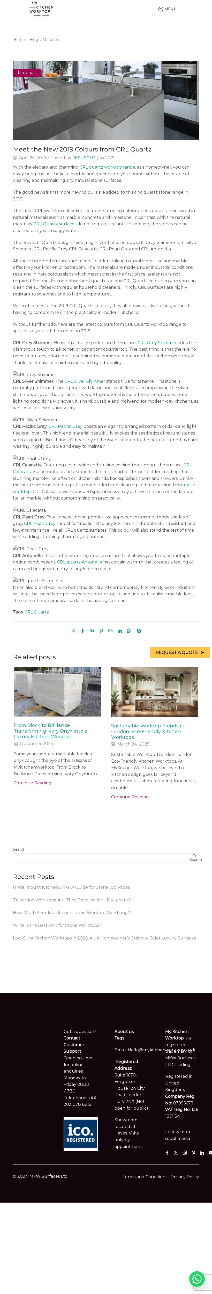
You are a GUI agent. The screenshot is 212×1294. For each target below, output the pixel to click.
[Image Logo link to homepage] (41, 8)
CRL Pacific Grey (65, 426)
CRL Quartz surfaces (55, 223)
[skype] (137, 631)
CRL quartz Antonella (79, 562)
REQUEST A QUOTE (177, 652)
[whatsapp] (129, 631)
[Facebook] (82, 631)
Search (19, 849)
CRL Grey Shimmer (157, 342)
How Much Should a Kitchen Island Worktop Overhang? (71, 912)
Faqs (119, 1038)
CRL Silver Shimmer (85, 381)
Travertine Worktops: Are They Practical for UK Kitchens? (72, 900)
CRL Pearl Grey (40, 523)
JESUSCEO (84, 157)
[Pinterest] (101, 631)
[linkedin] (119, 631)
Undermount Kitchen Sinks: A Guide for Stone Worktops (71, 887)
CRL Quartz (37, 612)
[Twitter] (74, 631)
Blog (33, 39)
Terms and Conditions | (147, 1176)
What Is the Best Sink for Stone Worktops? (57, 925)
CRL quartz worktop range (107, 167)
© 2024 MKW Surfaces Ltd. (41, 1176)
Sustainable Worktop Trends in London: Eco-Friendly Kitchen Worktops (148, 731)
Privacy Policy (185, 1176)
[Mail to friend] (110, 631)
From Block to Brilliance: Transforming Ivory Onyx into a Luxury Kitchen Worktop (50, 731)
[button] (197, 1279)
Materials (51, 39)
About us (124, 1031)
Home (19, 39)
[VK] (92, 631)
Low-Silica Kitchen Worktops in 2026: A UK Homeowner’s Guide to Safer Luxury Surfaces (104, 938)
